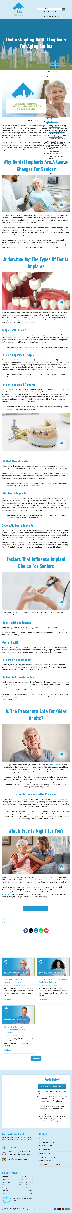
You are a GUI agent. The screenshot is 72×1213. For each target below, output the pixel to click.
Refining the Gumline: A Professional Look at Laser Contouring (14, 1029)
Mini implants (7, 498)
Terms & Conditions (47, 1157)
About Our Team (50, 11)
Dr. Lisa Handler (52, 19)
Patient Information (48, 1142)
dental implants (54, 765)
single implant (35, 335)
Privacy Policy (45, 1161)
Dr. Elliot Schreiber (53, 14)
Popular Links (45, 1153)
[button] (36, 1058)
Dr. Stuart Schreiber (53, 16)
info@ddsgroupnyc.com (18, 1159)
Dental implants (8, 228)
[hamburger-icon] (63, 9)
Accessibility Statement (49, 1164)
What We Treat (45, 1146)
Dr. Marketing (39, 120)
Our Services (44, 1149)
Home (46, 9)
